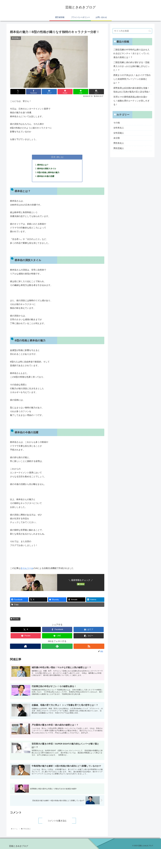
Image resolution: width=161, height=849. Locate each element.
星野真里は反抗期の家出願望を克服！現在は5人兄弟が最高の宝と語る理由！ (132, 90)
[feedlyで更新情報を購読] (57, 646)
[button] (96, 91)
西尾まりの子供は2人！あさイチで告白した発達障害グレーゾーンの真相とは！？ (132, 79)
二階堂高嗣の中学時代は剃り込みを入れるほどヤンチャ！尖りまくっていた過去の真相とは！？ (131, 53)
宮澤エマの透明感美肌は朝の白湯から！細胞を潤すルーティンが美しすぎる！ (131, 101)
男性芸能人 (16, 619)
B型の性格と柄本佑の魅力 (48, 172)
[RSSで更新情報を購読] (89, 646)
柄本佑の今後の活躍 (45, 176)
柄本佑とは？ (43, 165)
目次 (53, 157)
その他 (116, 123)
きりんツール (27, 568)
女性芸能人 (118, 133)
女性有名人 (118, 128)
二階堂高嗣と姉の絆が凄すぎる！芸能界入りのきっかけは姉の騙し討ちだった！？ (131, 66)
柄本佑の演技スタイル (46, 168)
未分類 (116, 138)
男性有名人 (118, 143)
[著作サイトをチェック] (25, 646)
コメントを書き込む (57, 821)
